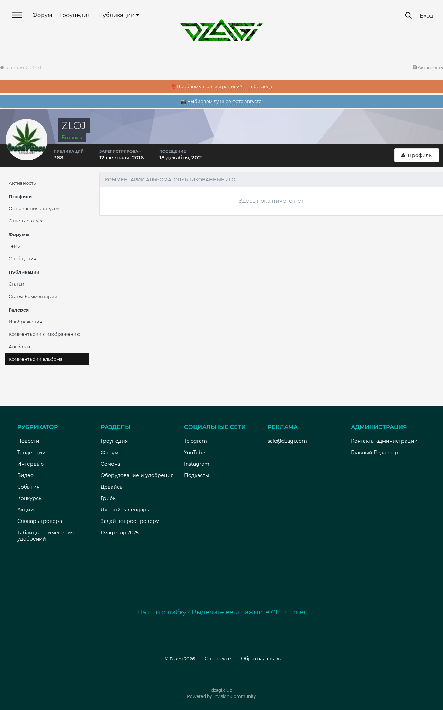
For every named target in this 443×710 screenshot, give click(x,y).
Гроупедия (75, 15)
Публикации (117, 15)
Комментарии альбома (36, 359)
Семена (110, 464)
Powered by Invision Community (221, 696)
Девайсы (112, 487)
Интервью (30, 464)
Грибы (109, 498)
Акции (25, 510)
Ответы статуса (26, 220)
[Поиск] (408, 15)
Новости (28, 441)
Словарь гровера (39, 521)
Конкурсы (30, 498)
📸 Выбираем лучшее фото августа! (222, 101)
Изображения (25, 321)
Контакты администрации (384, 441)
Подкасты (196, 475)
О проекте (218, 659)
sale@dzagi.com (287, 441)
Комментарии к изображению (44, 334)
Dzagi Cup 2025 (120, 532)
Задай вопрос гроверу (130, 521)
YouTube (194, 452)
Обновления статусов (34, 208)
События (28, 487)
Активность (22, 183)
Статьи (16, 284)
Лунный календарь (125, 510)
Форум (42, 15)
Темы (15, 246)
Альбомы (19, 346)
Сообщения (22, 258)
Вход (426, 15)
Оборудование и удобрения (137, 475)
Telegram (195, 441)
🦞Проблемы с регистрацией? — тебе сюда (221, 86)
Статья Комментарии (33, 296)
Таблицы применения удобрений (45, 535)
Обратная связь (261, 659)
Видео (25, 475)
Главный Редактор (374, 452)
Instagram (196, 464)
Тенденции (31, 452)
